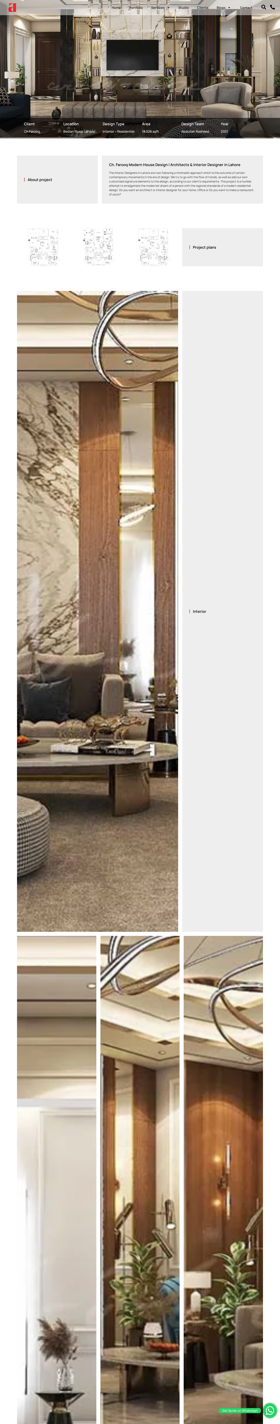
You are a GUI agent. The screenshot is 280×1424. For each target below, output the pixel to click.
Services (158, 7)
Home (116, 7)
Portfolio (136, 7)
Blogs (221, 7)
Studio (183, 7)
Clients (202, 7)
